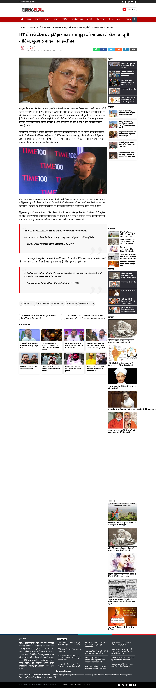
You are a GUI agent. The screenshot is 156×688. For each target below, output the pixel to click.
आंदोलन (127, 19)
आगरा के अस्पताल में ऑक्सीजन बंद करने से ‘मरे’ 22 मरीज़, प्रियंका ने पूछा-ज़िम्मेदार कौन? (69, 657)
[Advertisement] (122, 193)
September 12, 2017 (64, 243)
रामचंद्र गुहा (47, 108)
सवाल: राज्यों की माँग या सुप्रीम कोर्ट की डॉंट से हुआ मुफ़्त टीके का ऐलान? (96, 652)
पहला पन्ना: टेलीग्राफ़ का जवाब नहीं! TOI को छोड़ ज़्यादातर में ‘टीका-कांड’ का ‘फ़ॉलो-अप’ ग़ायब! (122, 651)
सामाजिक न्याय (77, 19)
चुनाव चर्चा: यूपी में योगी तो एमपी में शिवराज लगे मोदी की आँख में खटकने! (69, 665)
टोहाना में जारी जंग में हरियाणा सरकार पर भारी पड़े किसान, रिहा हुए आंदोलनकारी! (96, 644)
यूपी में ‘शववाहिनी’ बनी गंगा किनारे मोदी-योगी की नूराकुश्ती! (121, 643)
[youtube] (132, 1)
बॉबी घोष (32, 142)
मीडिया (65, 19)
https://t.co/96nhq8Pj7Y (83, 237)
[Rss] (135, 1)
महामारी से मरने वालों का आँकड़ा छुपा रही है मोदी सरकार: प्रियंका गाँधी (122, 659)
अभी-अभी (30, 48)
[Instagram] (129, 1)
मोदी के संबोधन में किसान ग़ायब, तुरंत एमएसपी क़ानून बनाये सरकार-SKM (69, 643)
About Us (78, 684)
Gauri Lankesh (43, 303)
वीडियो (89, 19)
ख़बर (29, 19)
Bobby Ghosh (29, 303)
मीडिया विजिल (31, 46)
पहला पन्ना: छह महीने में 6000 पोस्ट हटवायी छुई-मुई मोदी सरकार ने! (122, 665)
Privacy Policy (68, 684)
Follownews (87, 684)
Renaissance (114, 19)
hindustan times (57, 303)
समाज (47, 19)
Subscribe (131, 9)
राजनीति (38, 19)
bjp (21, 303)
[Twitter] (125, 1)
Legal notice (71, 303)
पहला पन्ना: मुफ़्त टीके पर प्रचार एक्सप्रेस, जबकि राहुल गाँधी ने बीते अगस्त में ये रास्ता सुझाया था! (95, 660)
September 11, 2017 (69, 283)
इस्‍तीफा (46, 142)
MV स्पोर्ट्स (100, 19)
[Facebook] (122, 1)
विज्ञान (56, 19)
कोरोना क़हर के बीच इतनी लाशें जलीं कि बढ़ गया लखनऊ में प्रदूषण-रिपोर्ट (95, 667)
